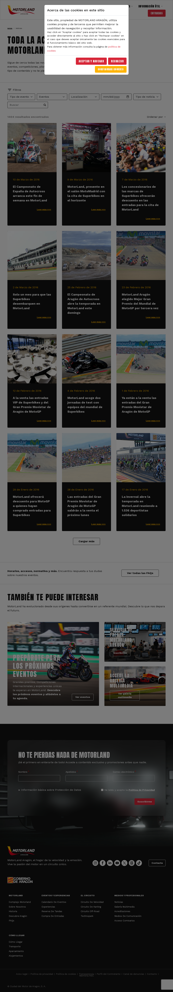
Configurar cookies (111, 69)
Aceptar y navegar (91, 61)
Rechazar (117, 61)
